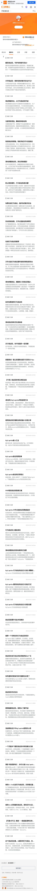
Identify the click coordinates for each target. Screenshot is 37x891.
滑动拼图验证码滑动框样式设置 (16, 550)
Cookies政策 (17, 879)
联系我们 (18, 868)
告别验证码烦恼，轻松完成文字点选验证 (19, 141)
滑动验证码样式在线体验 (13, 322)
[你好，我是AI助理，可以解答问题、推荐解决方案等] (26, 7)
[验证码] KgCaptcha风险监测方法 (16, 400)
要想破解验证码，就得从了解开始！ (17, 708)
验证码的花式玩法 (11, 692)
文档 (3, 872)
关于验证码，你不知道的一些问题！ (17, 344)
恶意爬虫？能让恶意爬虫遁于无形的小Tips (19, 360)
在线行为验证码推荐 (12, 241)
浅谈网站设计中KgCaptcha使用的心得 (18, 728)
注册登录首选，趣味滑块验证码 (16, 121)
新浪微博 (10, 863)
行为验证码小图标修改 (13, 530)
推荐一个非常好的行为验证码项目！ (17, 636)
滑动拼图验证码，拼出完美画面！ (16, 161)
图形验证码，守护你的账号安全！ (16, 63)
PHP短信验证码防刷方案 (13, 490)
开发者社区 (8, 872)
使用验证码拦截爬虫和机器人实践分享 (18, 420)
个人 (34, 11)
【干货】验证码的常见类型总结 (16, 380)
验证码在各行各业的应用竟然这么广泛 (18, 656)
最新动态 (11, 53)
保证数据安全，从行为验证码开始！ (17, 101)
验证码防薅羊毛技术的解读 (14, 620)
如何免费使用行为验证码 (13, 302)
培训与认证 (20, 872)
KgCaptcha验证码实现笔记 (14, 474)
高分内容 (4, 53)
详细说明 (32, 39)
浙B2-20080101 (20, 884)
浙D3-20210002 (19, 886)
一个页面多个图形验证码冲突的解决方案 (19, 746)
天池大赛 (14, 872)
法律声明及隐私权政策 (7, 879)
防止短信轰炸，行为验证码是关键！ (17, 183)
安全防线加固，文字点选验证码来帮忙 (18, 221)
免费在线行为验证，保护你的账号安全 (18, 203)
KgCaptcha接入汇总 (12, 440)
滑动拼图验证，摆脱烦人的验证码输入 (18, 282)
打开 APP (31, 2)
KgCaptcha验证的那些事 (13, 456)
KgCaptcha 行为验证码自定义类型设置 (18, 604)
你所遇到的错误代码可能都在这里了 (17, 676)
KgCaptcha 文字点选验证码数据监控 (17, 510)
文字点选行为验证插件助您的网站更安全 (19, 262)
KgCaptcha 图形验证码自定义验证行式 (18, 584)
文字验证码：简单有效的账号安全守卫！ (19, 81)
